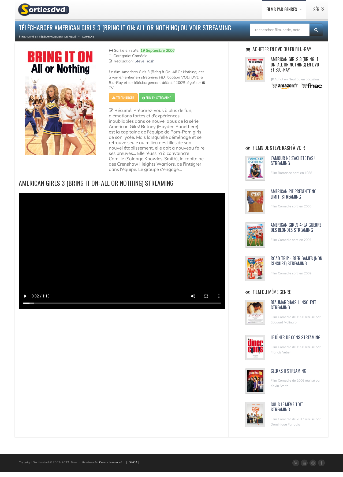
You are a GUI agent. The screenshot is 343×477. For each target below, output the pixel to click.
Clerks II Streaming (288, 371)
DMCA (133, 462)
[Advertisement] (50, 322)
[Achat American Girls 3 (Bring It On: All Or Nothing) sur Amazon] (285, 86)
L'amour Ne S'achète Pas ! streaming (293, 160)
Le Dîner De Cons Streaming (295, 337)
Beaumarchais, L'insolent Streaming (293, 305)
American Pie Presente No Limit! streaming (293, 194)
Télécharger (124, 97)
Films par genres (282, 9)
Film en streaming (158, 97)
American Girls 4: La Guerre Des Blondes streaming (296, 227)
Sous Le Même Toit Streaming (287, 407)
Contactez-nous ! (110, 462)
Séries (318, 9)
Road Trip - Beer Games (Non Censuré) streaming (296, 261)
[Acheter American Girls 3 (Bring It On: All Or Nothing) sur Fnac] (311, 86)
